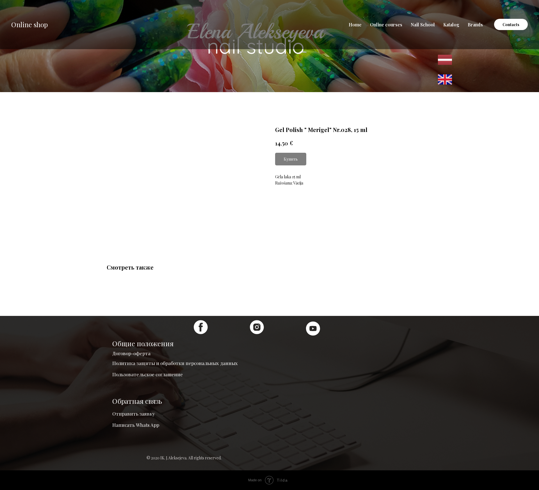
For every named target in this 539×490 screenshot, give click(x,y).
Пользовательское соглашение (147, 374)
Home (355, 25)
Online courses (386, 25)
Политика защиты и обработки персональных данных (175, 363)
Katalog (451, 25)
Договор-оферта (131, 353)
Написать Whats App (135, 425)
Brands (475, 25)
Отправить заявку (133, 414)
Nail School (423, 25)
